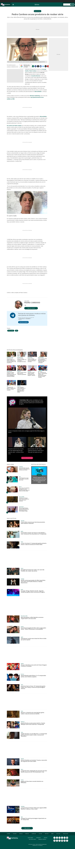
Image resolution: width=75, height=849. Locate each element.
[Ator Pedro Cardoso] (32, 367)
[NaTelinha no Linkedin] (59, 841)
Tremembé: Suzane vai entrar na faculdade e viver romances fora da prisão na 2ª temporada (33, 533)
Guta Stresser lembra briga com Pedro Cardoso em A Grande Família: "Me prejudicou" (11, 360)
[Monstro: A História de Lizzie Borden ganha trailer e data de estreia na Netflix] (13, 714)
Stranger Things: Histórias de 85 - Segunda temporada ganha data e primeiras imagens (33, 591)
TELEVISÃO (15, 833)
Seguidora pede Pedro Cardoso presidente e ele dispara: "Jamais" (31, 374)
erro (48, 66)
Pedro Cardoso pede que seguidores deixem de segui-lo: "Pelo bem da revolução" (42, 360)
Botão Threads (67, 841)
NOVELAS (21, 833)
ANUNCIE (45, 837)
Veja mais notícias (31, 308)
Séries (37, 4)
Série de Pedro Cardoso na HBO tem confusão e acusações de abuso (21, 360)
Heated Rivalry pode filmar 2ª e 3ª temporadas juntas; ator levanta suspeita (33, 676)
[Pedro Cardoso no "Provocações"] (21, 382)
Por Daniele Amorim (11, 65)
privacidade (28, 318)
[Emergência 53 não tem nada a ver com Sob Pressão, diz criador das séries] (13, 571)
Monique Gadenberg (35, 95)
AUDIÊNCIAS (34, 833)
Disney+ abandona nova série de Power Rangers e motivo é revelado (34, 665)
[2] (12, 479)
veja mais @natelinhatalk (27, 458)
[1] (12, 469)
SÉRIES (52, 833)
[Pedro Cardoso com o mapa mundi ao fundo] (21, 354)
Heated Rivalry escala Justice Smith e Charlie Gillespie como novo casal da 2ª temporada (33, 723)
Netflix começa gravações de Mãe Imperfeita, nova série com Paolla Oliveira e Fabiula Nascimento (33, 581)
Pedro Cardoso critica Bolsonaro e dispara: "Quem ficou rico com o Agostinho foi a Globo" (21, 390)
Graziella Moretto (35, 75)
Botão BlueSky (65, 841)
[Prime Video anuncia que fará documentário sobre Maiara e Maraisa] (13, 523)
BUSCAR (72, 4)
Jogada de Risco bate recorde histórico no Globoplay (32, 782)
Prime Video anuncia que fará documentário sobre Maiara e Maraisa (33, 522)
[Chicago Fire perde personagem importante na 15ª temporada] (13, 819)
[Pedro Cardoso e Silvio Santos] (21, 367)
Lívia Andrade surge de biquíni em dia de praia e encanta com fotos (24, 468)
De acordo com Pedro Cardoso (14, 125)
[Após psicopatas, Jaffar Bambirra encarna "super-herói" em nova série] (13, 618)
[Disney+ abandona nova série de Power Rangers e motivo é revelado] (13, 666)
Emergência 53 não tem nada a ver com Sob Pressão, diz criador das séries (32, 570)
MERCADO (47, 833)
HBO (16, 330)
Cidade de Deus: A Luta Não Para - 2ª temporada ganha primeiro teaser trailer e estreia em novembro (34, 735)
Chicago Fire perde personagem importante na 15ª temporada (33, 819)
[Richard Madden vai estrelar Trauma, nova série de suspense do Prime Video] (13, 761)
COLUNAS (40, 833)
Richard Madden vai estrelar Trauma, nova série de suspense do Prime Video (34, 760)
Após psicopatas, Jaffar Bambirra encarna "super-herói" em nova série (32, 618)
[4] (12, 499)
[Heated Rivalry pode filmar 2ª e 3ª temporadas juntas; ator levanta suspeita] (13, 677)
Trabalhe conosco (42, 839)
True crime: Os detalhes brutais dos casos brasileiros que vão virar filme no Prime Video (24, 489)
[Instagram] (25, 305)
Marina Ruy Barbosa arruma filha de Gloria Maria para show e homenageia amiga (24, 509)
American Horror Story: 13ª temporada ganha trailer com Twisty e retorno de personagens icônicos (33, 687)
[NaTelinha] (5, 4)
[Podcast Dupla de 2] (62, 841)
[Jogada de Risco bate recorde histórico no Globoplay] (13, 782)
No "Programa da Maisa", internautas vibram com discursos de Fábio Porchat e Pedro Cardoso (42, 375)
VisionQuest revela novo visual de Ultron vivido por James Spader (33, 639)
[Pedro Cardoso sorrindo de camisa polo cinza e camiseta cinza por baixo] (32, 354)
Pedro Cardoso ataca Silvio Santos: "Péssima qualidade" (21, 373)
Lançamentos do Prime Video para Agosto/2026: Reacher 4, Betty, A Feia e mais (34, 808)
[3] (12, 489)
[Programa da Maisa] (42, 367)
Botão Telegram (54, 841)
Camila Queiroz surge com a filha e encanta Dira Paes (23, 479)
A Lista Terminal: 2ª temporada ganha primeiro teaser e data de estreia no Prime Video (33, 544)
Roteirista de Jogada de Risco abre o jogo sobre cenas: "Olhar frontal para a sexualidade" (33, 628)
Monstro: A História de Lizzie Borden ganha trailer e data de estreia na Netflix (32, 713)
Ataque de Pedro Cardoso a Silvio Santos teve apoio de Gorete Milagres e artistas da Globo (11, 374)
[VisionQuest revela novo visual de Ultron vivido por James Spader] (13, 640)
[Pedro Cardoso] (18, 304)
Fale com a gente (32, 839)
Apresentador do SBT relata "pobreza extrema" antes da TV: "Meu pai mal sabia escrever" (36, 450)
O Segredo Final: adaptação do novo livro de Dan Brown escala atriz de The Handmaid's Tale (34, 771)
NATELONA (58, 833)
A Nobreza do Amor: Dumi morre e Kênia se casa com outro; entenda (24, 499)
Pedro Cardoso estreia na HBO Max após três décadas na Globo (32, 360)
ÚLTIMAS (8, 833)
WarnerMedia (38, 91)
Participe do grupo (23, 322)
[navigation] (13, 4)
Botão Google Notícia (57, 841)
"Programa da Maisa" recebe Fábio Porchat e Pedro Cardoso (11, 389)
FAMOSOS (27, 833)
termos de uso (22, 318)
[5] (12, 509)
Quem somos (30, 837)
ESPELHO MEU (65, 833)
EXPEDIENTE (38, 837)
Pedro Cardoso (32, 71)
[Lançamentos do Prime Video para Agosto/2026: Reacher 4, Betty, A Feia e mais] (13, 809)
